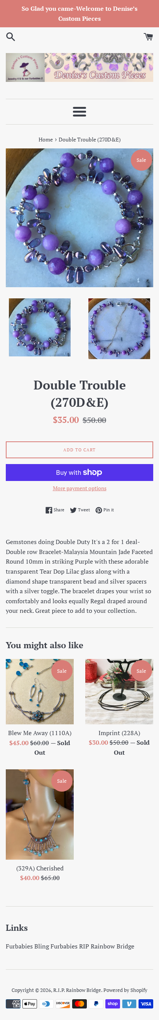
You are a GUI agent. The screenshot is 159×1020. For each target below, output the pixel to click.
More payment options (80, 488)
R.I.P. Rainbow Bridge (77, 990)
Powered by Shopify (125, 990)
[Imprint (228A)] (119, 691)
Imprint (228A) (119, 733)
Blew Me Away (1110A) (39, 733)
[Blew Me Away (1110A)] (40, 691)
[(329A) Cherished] (40, 814)
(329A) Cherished (40, 868)
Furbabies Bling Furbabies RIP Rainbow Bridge (70, 946)
